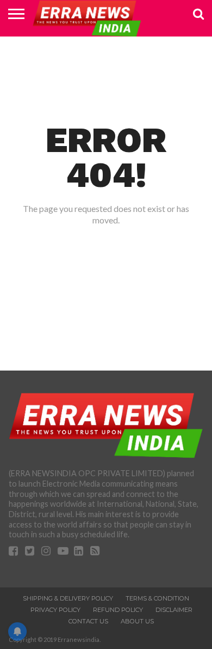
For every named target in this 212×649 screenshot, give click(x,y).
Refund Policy (118, 610)
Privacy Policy (55, 610)
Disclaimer (173, 610)
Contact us (88, 621)
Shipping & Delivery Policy (68, 598)
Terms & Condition (157, 598)
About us (137, 621)
